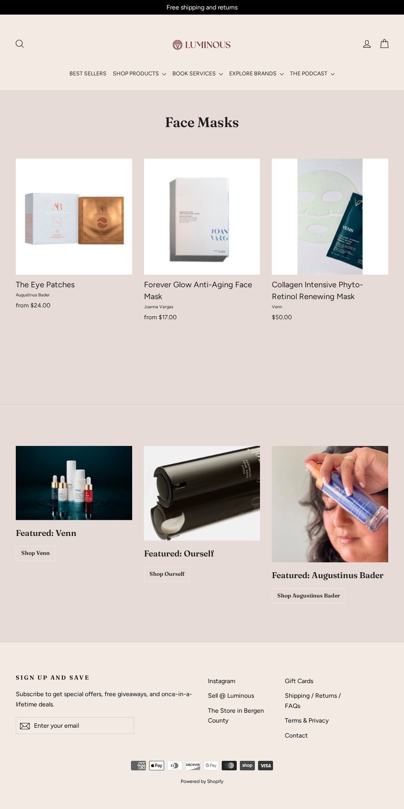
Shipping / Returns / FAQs (313, 700)
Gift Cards (299, 681)
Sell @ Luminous (231, 695)
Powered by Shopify (202, 781)
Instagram (221, 681)
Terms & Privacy (307, 720)
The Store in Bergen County (236, 715)
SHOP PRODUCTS (136, 73)
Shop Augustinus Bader (308, 595)
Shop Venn (35, 552)
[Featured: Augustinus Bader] (330, 504)
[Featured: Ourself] (202, 493)
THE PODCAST (309, 73)
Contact (296, 735)
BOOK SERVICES (194, 73)
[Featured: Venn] (74, 483)
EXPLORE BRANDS (253, 73)
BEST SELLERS (88, 73)
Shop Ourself (167, 573)
